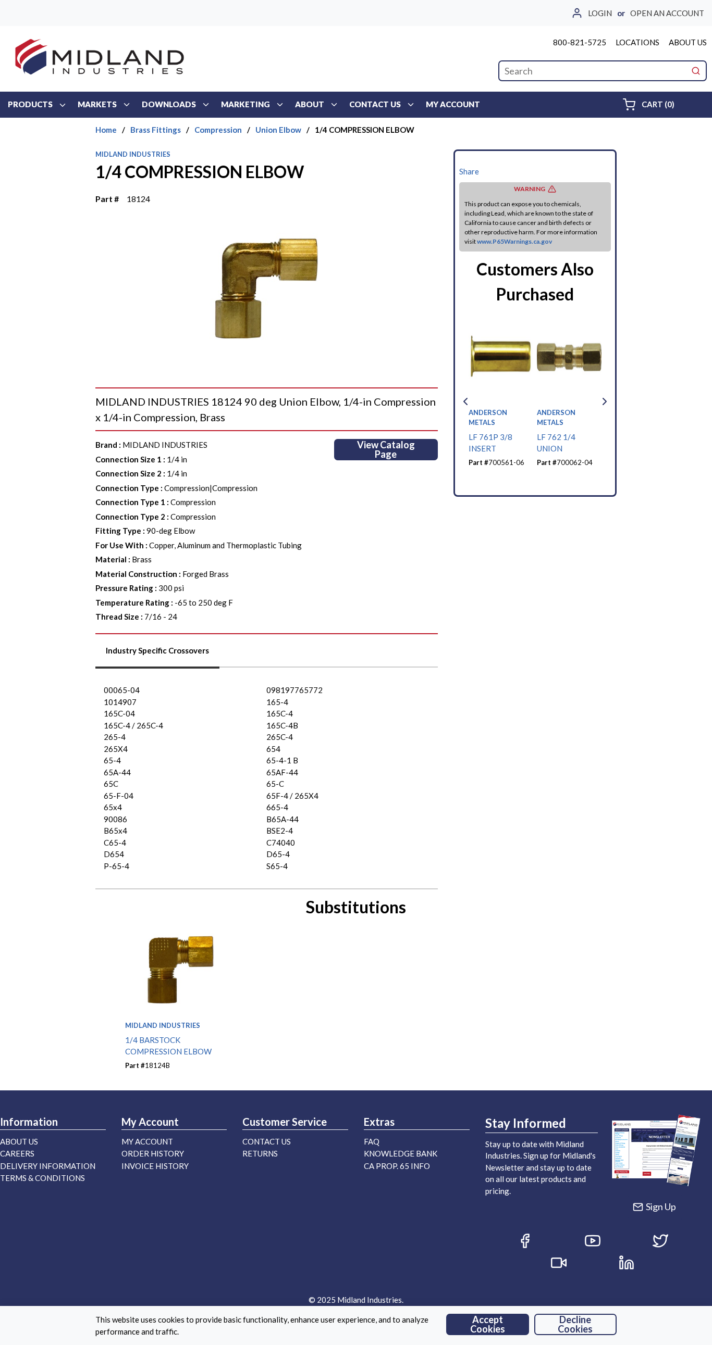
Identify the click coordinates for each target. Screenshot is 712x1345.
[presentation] (157, 654)
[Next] (604, 401)
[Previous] (465, 401)
